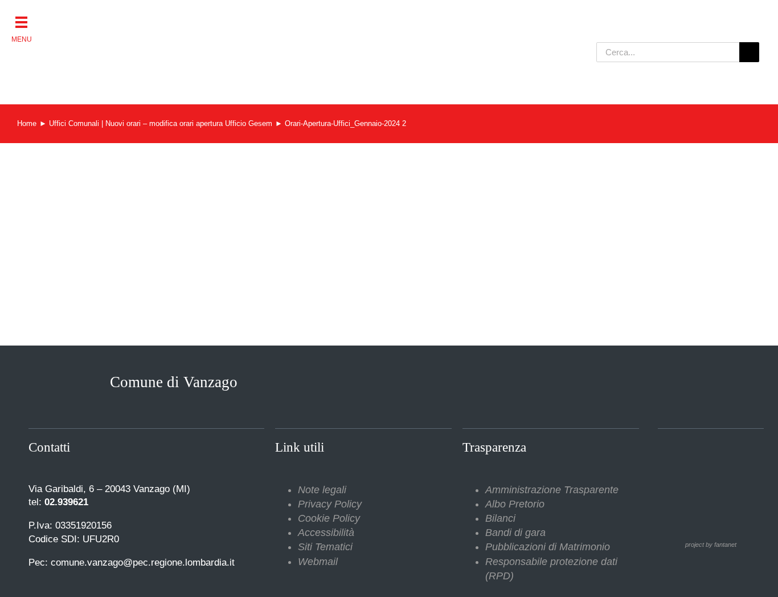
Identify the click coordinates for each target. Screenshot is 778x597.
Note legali (322, 490)
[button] (21, 21)
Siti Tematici (325, 547)
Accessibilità (326, 532)
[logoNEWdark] (161, 17)
